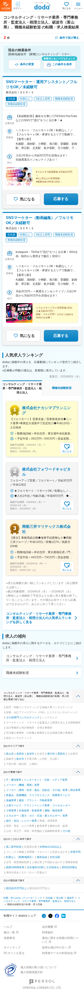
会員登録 (6, 8)
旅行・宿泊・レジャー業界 (21, 820)
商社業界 (75, 790)
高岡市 (20, 753)
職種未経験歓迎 (17, 673)
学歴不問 (75, 851)
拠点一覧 (9, 932)
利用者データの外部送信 (57, 953)
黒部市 (61, 753)
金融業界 (11, 800)
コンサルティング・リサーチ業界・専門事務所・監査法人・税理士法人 (38, 658)
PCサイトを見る (14, 953)
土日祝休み (52, 867)
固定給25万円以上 (16, 888)
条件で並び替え (69, 37)
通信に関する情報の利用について (60, 940)
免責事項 (9, 938)
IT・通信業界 (13, 779)
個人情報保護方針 (32, 972)
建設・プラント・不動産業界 (35, 800)
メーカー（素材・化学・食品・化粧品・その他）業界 (37, 790)
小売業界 (11, 810)
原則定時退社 (69, 867)
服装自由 (42, 857)
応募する (60, 199)
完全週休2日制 (35, 867)
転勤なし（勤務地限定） (20, 857)
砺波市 (70, 898)
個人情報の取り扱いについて (39, 967)
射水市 (20, 758)
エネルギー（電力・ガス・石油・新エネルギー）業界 (37, 815)
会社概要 (47, 926)
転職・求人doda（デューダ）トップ (23, 898)
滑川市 (51, 753)
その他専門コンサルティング (22, 717)
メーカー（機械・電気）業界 (22, 784)
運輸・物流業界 (54, 810)
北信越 (49, 898)
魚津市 (30, 753)
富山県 (59, 898)
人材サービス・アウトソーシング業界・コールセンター (38, 805)
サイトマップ (12, 947)
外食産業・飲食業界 (30, 810)
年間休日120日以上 (50, 846)
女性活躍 (55, 857)
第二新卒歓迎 (13, 846)
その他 (66, 831)
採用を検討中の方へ (54, 947)
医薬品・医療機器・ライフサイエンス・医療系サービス (38, 795)
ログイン (17, 8)
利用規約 (47, 932)
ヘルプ (8, 926)
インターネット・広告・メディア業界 (45, 779)
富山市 (10, 753)
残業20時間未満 (15, 867)
